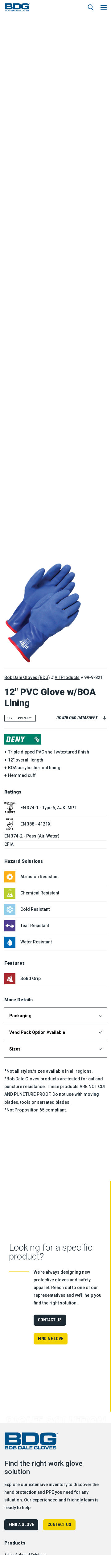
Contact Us (50, 1319)
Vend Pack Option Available (37, 1032)
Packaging (20, 1015)
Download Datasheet (76, 717)
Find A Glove (50, 1338)
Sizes (15, 1049)
